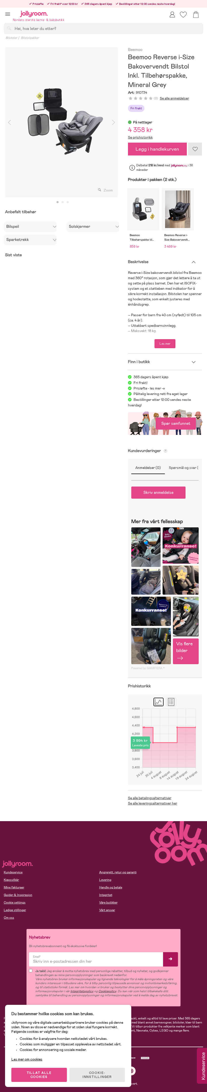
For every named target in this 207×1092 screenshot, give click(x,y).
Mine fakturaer (14, 887)
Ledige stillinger (15, 910)
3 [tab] (67, 202)
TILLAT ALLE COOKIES (39, 1075)
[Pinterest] (131, 1071)
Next (113, 122)
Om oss (9, 918)
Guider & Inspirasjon (18, 895)
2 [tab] (62, 202)
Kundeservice (13, 872)
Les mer (165, 344)
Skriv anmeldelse (158, 492)
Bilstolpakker (30, 38)
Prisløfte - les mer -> (149, 388)
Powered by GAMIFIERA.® (148, 668)
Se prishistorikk (140, 137)
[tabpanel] (61, 122)
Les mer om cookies (26, 1059)
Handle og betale (110, 887)
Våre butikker (108, 903)
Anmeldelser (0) (148, 467)
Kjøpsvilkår (11, 880)
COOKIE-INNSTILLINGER (97, 1075)
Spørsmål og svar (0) (185, 467)
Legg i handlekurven (157, 149)
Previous (9, 122)
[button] (8, 14)
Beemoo (135, 49)
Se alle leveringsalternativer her (152, 803)
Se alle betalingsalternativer (149, 798)
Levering (105, 880)
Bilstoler (11, 38)
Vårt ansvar (107, 910)
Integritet (105, 895)
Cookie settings (14, 903)
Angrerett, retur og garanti (118, 872)
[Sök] (9, 28)
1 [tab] (57, 202)
